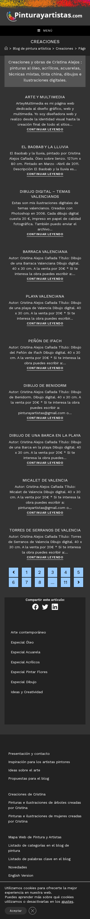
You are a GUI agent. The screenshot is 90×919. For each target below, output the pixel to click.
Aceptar (16, 910)
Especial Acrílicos (25, 662)
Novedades (17, 867)
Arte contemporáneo (28, 632)
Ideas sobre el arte (24, 770)
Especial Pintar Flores (29, 672)
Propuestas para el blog (28, 778)
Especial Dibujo (23, 682)
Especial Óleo (22, 642)
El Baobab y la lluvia (45, 146)
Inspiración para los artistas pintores (39, 762)
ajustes (67, 901)
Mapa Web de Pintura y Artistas (35, 837)
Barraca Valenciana (45, 251)
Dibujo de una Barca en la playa (45, 435)
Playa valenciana (45, 296)
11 (65, 582)
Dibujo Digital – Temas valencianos (45, 194)
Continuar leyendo (45, 129)
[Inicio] (6, 48)
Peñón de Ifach (45, 340)
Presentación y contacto (29, 754)
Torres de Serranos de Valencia (45, 530)
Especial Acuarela (25, 652)
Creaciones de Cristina (27, 794)
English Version (20, 875)
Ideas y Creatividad (27, 692)
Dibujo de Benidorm (45, 385)
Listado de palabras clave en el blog (39, 859)
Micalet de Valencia (45, 480)
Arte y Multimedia (45, 97)
